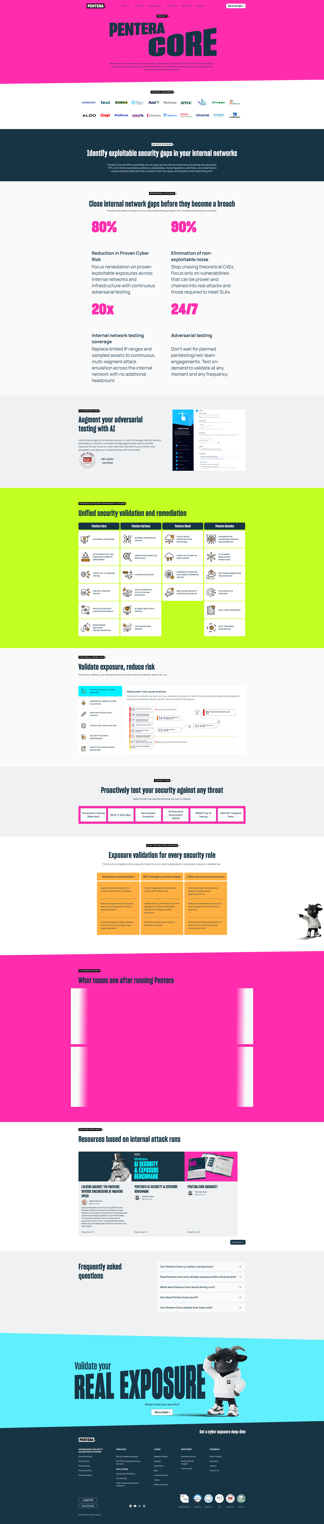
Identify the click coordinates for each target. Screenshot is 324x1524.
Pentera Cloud (84, 1466)
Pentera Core (83, 1461)
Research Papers (161, 1456)
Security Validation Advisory (127, 1456)
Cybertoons (158, 1466)
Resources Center (161, 1484)
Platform (125, 6)
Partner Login (186, 1468)
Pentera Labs (154, 6)
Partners (186, 1449)
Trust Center (88, 1505)
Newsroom (214, 1461)
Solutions (139, 6)
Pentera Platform (85, 1456)
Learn (157, 1449)
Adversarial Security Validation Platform (90, 1450)
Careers (213, 1466)
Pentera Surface (85, 1470)
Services (121, 1449)
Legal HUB (88, 1499)
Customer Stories (161, 1475)
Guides (156, 1480)
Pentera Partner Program (187, 1462)
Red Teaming (121, 1478)
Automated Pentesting (125, 1473)
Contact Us (214, 1470)
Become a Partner (188, 1456)
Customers (170, 6)
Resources (186, 6)
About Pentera (215, 1456)
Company (200, 6)
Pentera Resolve (85, 1475)
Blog (155, 1470)
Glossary (157, 1461)
